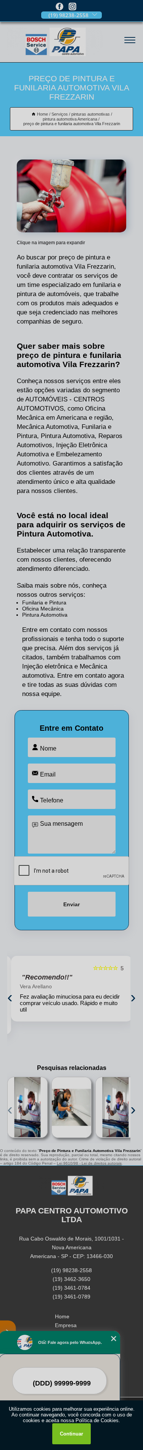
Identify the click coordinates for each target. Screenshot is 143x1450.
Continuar (71, 1434)
